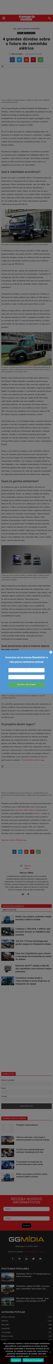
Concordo (16, 1360)
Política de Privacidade (38, 1356)
